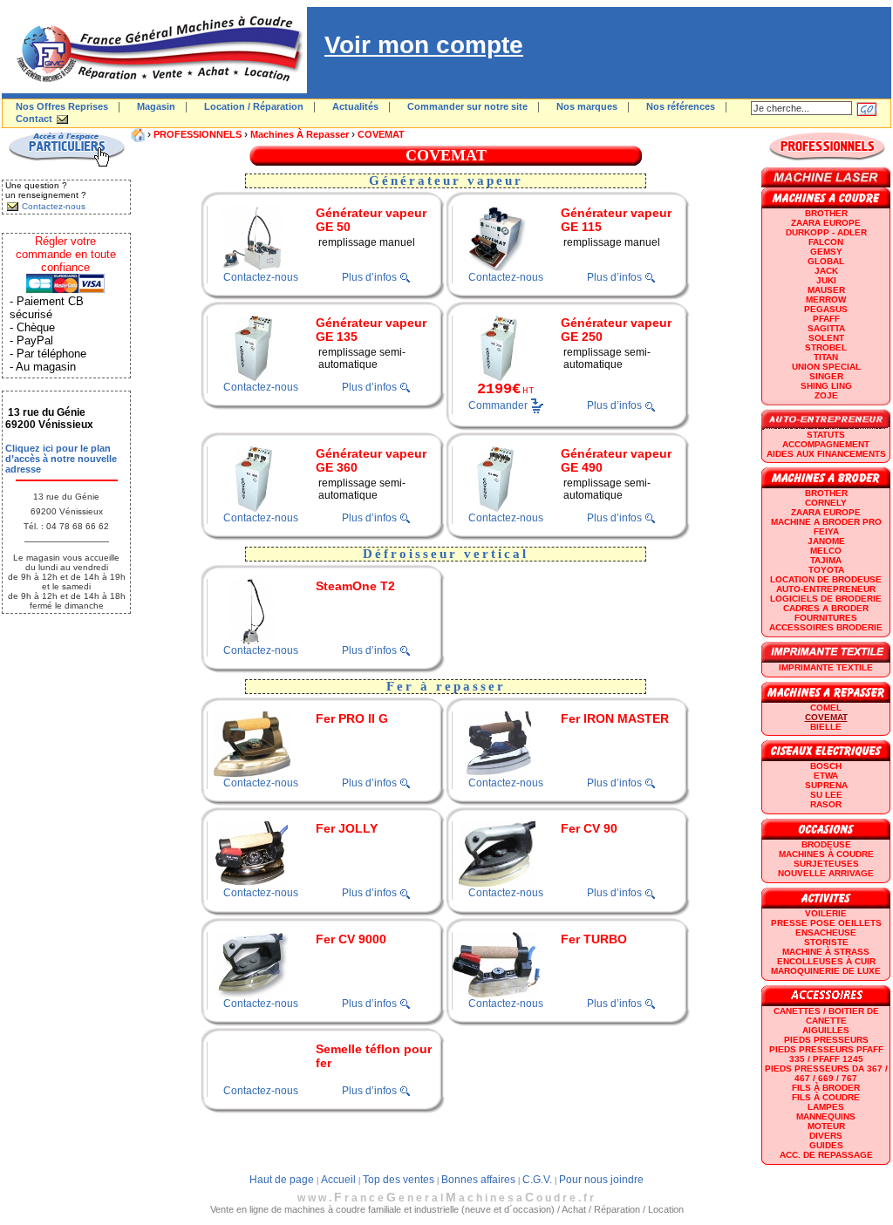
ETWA (826, 775)
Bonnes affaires (478, 1180)
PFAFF (826, 318)
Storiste (826, 942)
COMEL (826, 707)
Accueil (338, 1180)
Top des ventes (398, 1180)
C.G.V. (537, 1180)
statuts (826, 434)
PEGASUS (826, 309)
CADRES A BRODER (826, 608)
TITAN (826, 357)
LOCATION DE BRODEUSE (826, 579)
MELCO (826, 550)
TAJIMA (826, 560)
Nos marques (586, 106)
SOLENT (826, 338)
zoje (826, 395)
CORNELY (826, 502)
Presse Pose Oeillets (826, 923)
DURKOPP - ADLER (826, 232)
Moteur (826, 1126)
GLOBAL (826, 261)
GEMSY (826, 251)
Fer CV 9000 (351, 939)
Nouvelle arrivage (826, 873)
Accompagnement (825, 444)
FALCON (825, 242)
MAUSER (826, 290)
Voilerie (826, 913)
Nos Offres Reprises (62, 106)
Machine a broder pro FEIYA (826, 526)
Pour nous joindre (601, 1180)
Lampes (826, 1107)
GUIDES (826, 1145)
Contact (34, 118)
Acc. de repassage (826, 1155)
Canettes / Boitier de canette (826, 1015)
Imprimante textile (826, 667)
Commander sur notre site (467, 106)
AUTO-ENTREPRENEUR (826, 589)
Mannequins (826, 1116)
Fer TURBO (594, 939)
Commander (498, 405)
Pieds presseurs (826, 1040)
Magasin (156, 106)
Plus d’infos (369, 277)
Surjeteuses (826, 863)
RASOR (826, 804)
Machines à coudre (826, 854)
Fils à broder (826, 1087)
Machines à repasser (299, 134)
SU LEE (826, 795)
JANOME (826, 541)
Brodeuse (826, 844)
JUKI (826, 280)
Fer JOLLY (347, 828)
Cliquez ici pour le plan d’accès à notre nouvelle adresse (61, 458)
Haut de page (281, 1180)
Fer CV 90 (589, 828)
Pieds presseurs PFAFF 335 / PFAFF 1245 (826, 1054)
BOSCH (826, 766)
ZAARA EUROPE (826, 223)
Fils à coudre (826, 1097)
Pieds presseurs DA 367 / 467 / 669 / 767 (826, 1073)
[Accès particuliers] (66, 164)
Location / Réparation (253, 106)
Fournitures (825, 618)
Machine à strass (825, 951)
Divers (825, 1135)
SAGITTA (826, 328)
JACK (826, 271)
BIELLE (826, 727)
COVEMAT (381, 134)
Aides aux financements (826, 454)
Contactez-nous (260, 277)
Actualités (355, 106)
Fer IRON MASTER (615, 718)
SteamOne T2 (355, 586)
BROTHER (826, 213)
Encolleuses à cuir (826, 961)
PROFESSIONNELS (197, 134)
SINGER (826, 376)
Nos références (680, 106)
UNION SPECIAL (826, 366)
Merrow (826, 299)
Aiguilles (825, 1030)
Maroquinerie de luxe (826, 971)
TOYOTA (826, 570)
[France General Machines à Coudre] (154, 90)
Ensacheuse (825, 932)
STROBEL (826, 347)
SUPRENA (826, 785)
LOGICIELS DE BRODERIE (826, 598)
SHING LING (826, 386)
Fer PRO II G (352, 718)
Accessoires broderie (826, 627)
